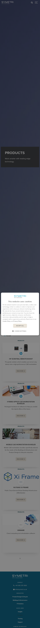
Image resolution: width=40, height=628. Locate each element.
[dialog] (20, 314)
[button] (20, 331)
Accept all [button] (20, 326)
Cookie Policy (6, 321)
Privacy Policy (17, 321)
